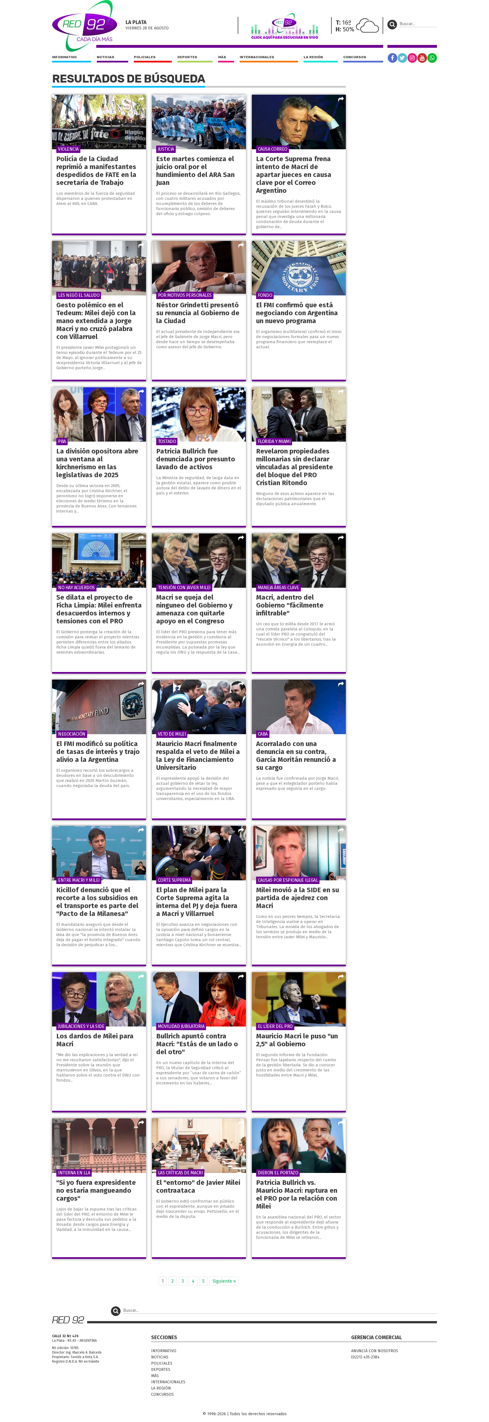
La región (313, 57)
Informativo (64, 57)
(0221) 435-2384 (365, 1357)
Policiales (145, 57)
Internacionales (257, 57)
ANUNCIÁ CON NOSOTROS (374, 1350)
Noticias (105, 57)
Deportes (187, 57)
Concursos (354, 57)
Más (222, 57)
